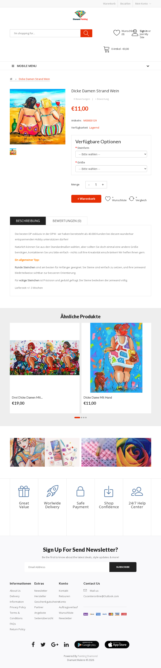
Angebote (40, 612)
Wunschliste (66, 612)
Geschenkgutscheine (47, 601)
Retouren (64, 596)
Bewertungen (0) (67, 221)
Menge (75, 184)
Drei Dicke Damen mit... (27, 397)
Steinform (83, 148)
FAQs (13, 623)
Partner (38, 607)
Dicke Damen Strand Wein (34, 79)
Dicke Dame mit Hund (97, 397)
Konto (62, 601)
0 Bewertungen (82, 98)
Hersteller (40, 596)
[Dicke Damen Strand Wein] (13, 151)
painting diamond (88, 656)
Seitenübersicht (43, 618)
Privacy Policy (18, 607)
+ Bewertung (102, 98)
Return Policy (17, 629)
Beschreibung (28, 221)
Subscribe (123, 566)
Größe (81, 162)
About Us (15, 590)
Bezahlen (125, 3)
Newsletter (40, 590)
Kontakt (63, 590)
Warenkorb (109, 3)
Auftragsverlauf (68, 607)
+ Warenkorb (86, 198)
